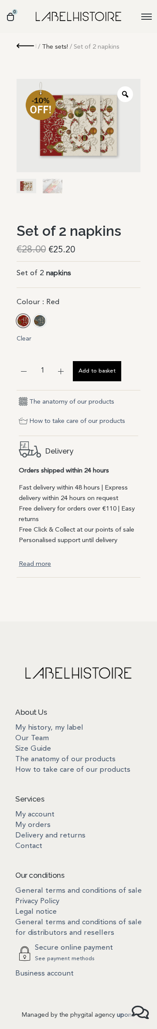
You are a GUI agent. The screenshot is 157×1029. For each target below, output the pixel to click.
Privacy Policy (37, 901)
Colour (38, 302)
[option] (23, 320)
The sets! (55, 47)
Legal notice (36, 911)
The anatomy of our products (71, 402)
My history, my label (49, 727)
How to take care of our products (77, 421)
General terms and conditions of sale (78, 890)
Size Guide (33, 748)
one (126, 1015)
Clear (24, 339)
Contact (28, 846)
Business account (44, 973)
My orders (33, 825)
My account (35, 814)
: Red (49, 302)
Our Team (32, 738)
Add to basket (97, 371)
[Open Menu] (146, 16)
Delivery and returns (50, 835)
